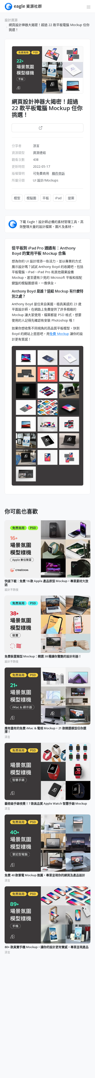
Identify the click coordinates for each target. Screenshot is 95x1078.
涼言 (36, 146)
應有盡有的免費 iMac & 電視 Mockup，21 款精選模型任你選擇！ (45, 730)
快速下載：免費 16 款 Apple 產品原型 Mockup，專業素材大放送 (46, 582)
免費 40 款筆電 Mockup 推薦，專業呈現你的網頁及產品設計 (45, 875)
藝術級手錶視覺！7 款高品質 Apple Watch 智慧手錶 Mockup (46, 804)
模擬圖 (31, 198)
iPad (58, 198)
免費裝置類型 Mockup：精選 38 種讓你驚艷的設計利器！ (43, 656)
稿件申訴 (58, 173)
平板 (45, 198)
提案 (71, 198)
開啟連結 (50, 128)
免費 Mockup (59, 333)
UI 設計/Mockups (45, 180)
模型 (17, 198)
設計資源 (11, 20)
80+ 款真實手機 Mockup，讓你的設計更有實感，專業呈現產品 (47, 947)
